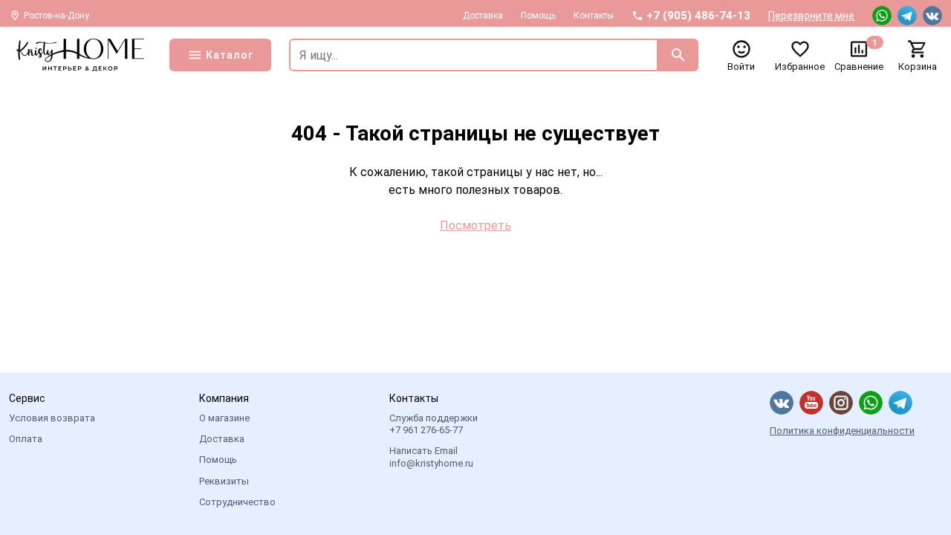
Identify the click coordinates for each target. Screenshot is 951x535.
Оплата (25, 438)
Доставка (483, 15)
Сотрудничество (237, 502)
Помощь (538, 15)
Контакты (594, 15)
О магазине (224, 418)
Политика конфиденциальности (842, 430)
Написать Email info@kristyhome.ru (431, 456)
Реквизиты (224, 481)
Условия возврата (52, 418)
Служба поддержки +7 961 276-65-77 (433, 423)
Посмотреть (475, 225)
